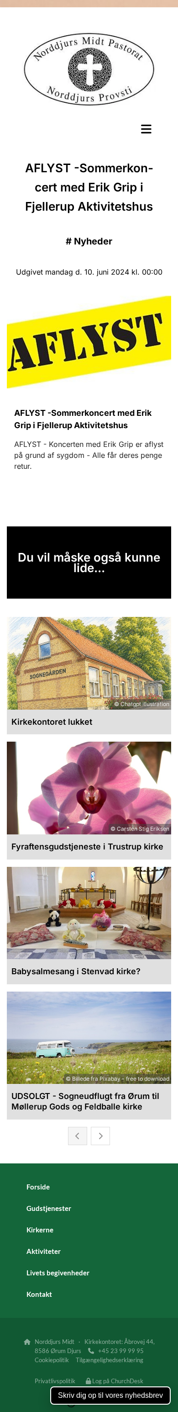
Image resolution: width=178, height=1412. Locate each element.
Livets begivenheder (57, 1273)
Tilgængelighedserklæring (109, 1360)
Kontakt (39, 1294)
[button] (89, 129)
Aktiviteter (43, 1251)
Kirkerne (39, 1230)
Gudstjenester (48, 1208)
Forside (38, 1187)
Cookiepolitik (52, 1360)
